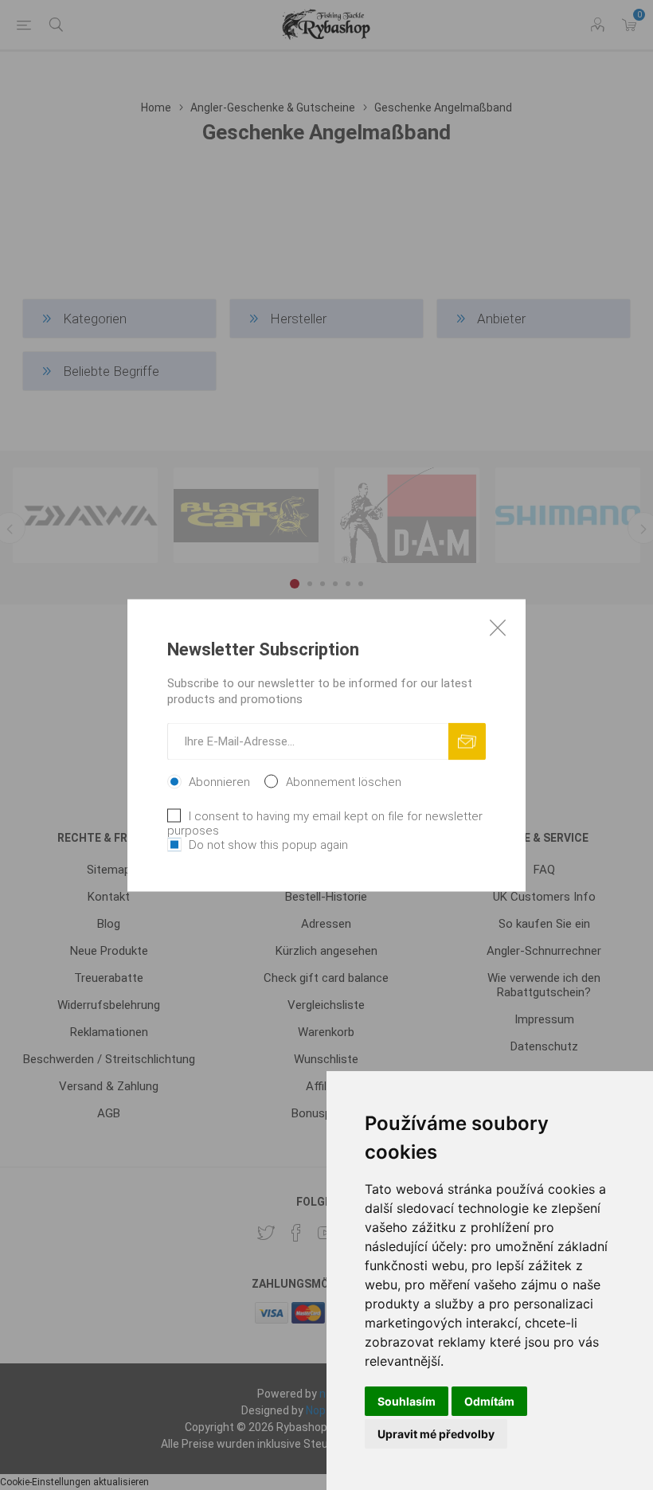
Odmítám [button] (489, 1401)
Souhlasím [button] (406, 1401)
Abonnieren (219, 781)
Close (498, 627)
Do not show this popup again (268, 844)
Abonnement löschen (343, 781)
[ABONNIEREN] (467, 741)
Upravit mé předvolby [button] (436, 1434)
